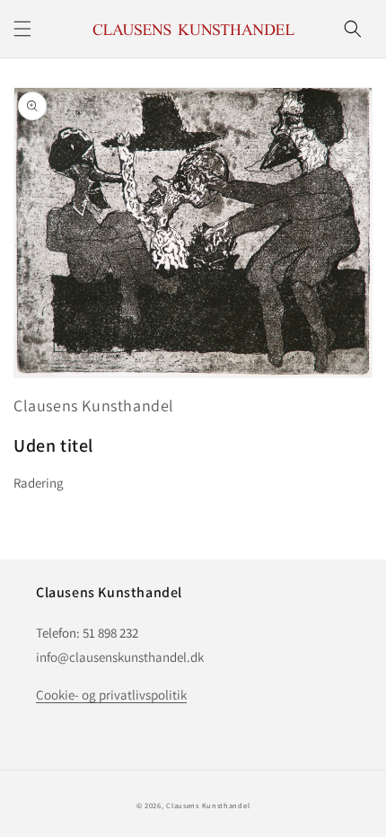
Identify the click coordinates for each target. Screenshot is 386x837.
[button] (22, 28)
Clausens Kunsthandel (93, 405)
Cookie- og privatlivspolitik (111, 694)
